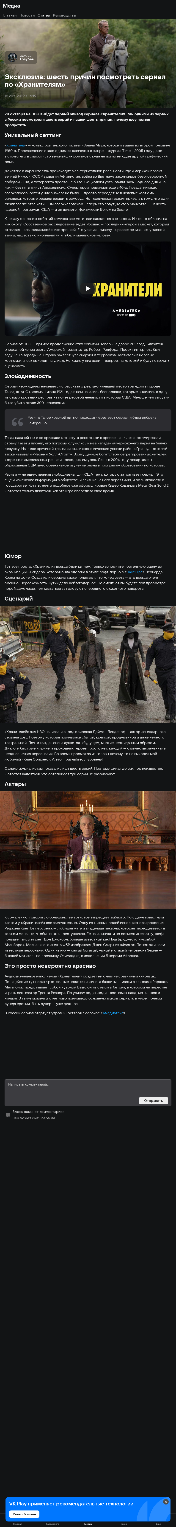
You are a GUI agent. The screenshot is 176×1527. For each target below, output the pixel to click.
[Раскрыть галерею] (88, 664)
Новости (27, 15)
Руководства (64, 15)
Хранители (15, 145)
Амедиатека (112, 1013)
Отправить (153, 1100)
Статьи (44, 15)
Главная (10, 15)
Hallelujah (134, 572)
